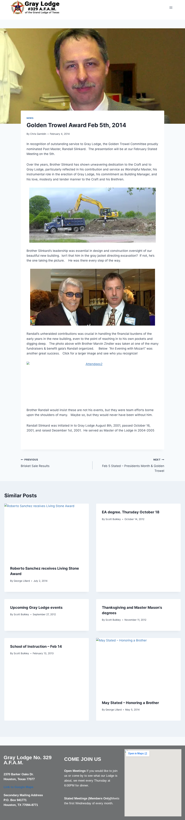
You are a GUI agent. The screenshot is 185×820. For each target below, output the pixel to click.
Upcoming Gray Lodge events (36, 607)
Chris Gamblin (38, 133)
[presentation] (46, 532)
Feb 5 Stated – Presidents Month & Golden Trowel (133, 465)
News (30, 118)
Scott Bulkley (113, 519)
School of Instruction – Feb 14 (36, 646)
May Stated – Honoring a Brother (130, 703)
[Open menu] (170, 7)
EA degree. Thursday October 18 (130, 512)
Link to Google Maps (18, 787)
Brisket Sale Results (35, 463)
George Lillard (22, 580)
